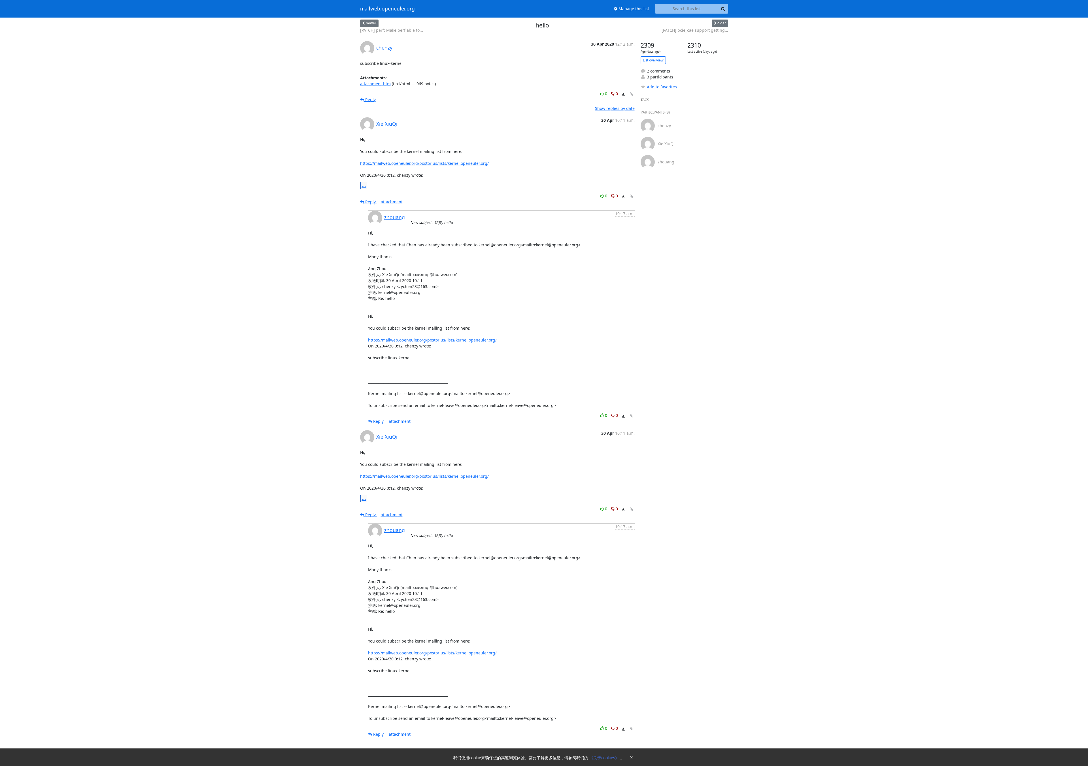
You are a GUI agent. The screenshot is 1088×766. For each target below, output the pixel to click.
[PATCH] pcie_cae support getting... (695, 30)
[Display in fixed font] (623, 94)
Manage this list (633, 8)
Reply (370, 99)
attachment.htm (375, 83)
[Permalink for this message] (631, 94)
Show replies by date (615, 108)
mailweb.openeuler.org (387, 8)
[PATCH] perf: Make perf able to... (391, 30)
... (364, 185)
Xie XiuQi (387, 123)
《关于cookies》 (604, 757)
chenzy (384, 47)
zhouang (394, 217)
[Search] (723, 9)
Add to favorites (662, 86)
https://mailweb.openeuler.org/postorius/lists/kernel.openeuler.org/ (424, 163)
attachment (392, 201)
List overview (653, 60)
